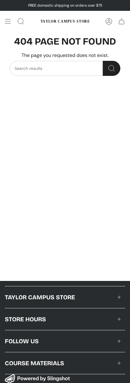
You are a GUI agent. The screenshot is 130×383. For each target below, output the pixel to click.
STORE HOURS (25, 319)
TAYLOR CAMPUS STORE (40, 297)
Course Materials (34, 363)
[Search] (111, 68)
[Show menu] (8, 21)
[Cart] (121, 21)
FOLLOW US (22, 341)
